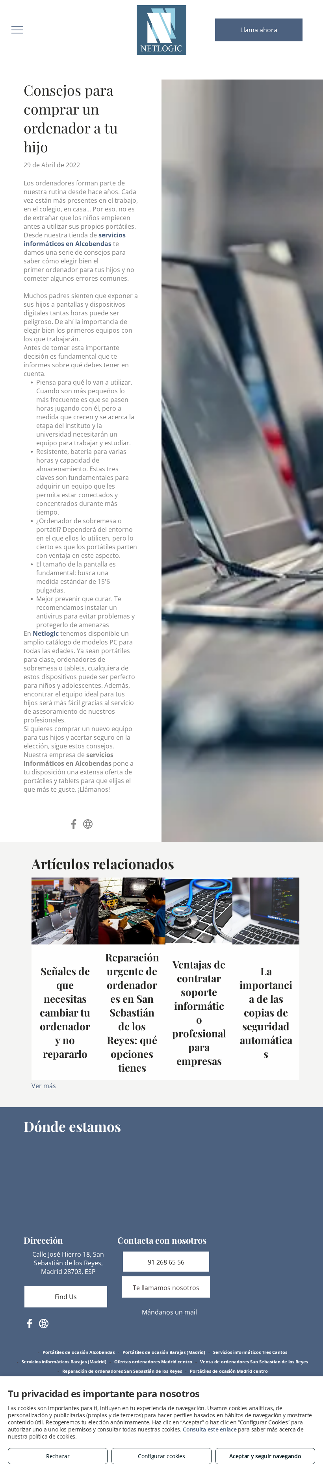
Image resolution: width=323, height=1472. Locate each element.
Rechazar (58, 1456)
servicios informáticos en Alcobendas (75, 239)
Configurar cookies (161, 1456)
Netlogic (46, 633)
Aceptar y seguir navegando (265, 1456)
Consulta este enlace (209, 1429)
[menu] (17, 30)
